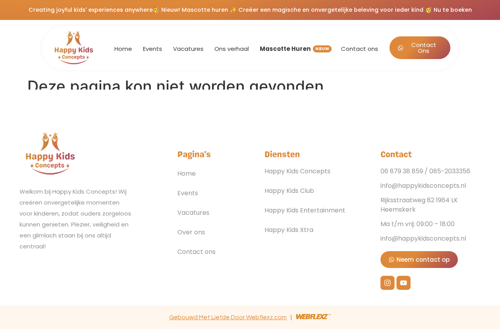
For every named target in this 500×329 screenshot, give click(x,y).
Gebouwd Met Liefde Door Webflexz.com (228, 317)
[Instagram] (387, 283)
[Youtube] (403, 283)
